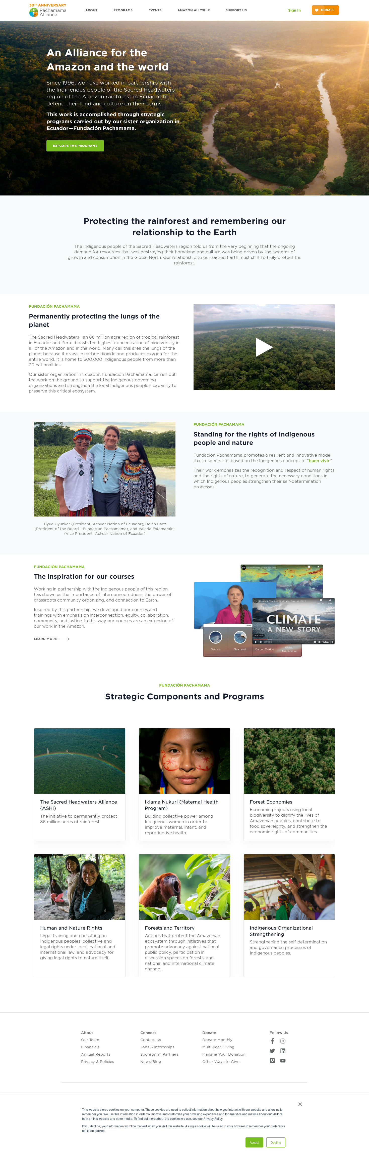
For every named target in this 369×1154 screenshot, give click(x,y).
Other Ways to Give (220, 1062)
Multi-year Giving (218, 1047)
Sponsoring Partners (159, 1054)
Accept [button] (254, 1142)
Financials (90, 1047)
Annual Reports (95, 1054)
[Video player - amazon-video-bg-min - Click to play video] (264, 347)
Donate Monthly (217, 1040)
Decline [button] (276, 1142)
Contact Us (150, 1040)
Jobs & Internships (157, 1047)
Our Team (90, 1040)
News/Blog (150, 1062)
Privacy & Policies (97, 1062)
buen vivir (319, 460)
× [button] (300, 1102)
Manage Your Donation (223, 1054)
